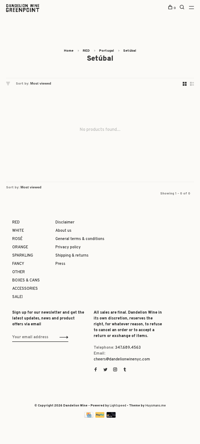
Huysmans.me (155, 406)
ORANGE (20, 247)
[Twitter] (105, 370)
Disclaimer (64, 222)
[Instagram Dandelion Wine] (115, 370)
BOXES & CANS (26, 280)
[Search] (182, 8)
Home (68, 51)
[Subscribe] (62, 337)
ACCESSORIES (25, 288)
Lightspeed (118, 406)
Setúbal (129, 51)
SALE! (17, 297)
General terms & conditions (79, 239)
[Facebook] (96, 370)
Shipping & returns (72, 255)
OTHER (18, 272)
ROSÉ (17, 239)
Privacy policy (68, 247)
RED (86, 51)
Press (60, 263)
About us (63, 230)
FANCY (18, 263)
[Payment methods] (89, 416)
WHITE (18, 230)
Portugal (106, 51)
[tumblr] (125, 370)
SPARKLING (22, 255)
